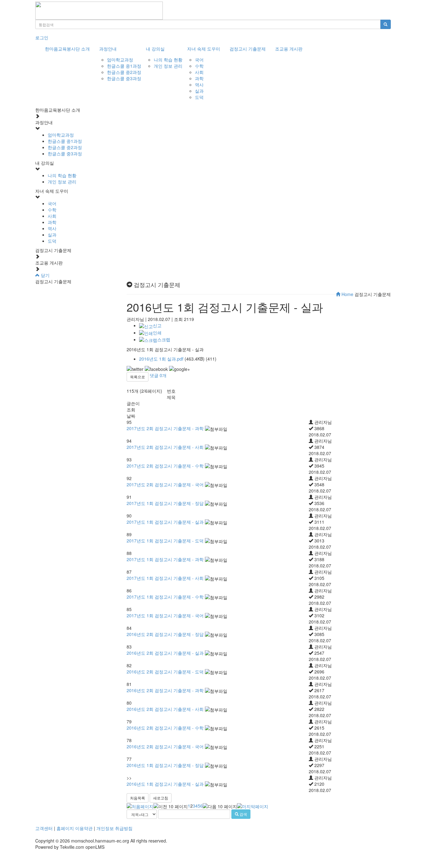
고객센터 (44, 828)
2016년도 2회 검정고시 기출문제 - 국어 (165, 746)
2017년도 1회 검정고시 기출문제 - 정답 (165, 503)
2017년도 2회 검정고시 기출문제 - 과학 (165, 428)
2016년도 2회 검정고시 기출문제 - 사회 (165, 709)
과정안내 (108, 49)
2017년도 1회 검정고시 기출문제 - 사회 (165, 578)
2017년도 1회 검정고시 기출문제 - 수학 (165, 597)
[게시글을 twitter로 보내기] (135, 369)
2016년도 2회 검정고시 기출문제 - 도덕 (165, 671)
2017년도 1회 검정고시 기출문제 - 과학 (165, 559)
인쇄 (157, 332)
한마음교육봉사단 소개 (67, 49)
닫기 (45, 275)
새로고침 (160, 797)
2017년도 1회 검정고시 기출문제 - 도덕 (165, 540)
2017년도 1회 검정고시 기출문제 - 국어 (165, 615)
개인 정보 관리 (168, 66)
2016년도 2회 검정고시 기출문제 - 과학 (165, 690)
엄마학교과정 (120, 59)
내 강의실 (155, 49)
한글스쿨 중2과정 (124, 72)
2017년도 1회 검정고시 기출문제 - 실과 (165, 522)
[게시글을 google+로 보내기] (179, 369)
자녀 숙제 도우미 (203, 49)
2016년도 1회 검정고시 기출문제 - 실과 (165, 784)
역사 (199, 84)
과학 (199, 78)
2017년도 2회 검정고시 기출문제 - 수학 (165, 466)
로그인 (41, 37)
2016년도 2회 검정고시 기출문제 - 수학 (165, 728)
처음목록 (137, 797)
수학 (199, 66)
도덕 (199, 97)
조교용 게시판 (289, 49)
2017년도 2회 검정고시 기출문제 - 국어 (165, 484)
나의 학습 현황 (168, 59)
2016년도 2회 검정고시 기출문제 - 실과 (165, 653)
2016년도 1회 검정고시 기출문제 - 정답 (165, 765)
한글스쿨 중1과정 (124, 66)
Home (346, 294)
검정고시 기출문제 (248, 49)
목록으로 (137, 376)
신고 (157, 325)
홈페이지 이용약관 (74, 828)
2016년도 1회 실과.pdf (161, 359)
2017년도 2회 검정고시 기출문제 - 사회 (165, 447)
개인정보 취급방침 (114, 828)
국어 (199, 59)
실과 (199, 91)
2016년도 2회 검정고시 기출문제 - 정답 (165, 634)
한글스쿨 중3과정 (124, 78)
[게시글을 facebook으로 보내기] (156, 369)
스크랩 (163, 339)
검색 (243, 814)
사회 (199, 72)
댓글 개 (158, 375)
